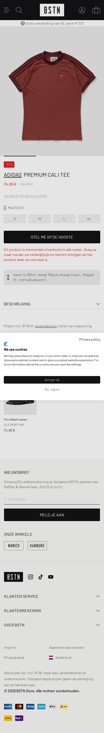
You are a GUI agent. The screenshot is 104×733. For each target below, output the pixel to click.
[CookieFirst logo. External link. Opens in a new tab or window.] (6, 344)
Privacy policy (89, 339)
